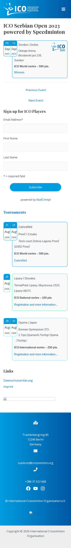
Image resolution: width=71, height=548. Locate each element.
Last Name (10, 157)
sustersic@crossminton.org (35, 463)
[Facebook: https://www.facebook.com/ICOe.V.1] (28, 488)
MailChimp (43, 200)
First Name (10, 138)
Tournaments (14, 212)
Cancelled (20, 260)
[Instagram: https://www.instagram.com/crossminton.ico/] (42, 488)
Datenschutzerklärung (18, 380)
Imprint (8, 387)
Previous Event (36, 90)
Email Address (13, 119)
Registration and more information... (36, 304)
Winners (19, 72)
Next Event (35, 100)
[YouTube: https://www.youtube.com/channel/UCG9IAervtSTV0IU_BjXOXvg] (35, 488)
